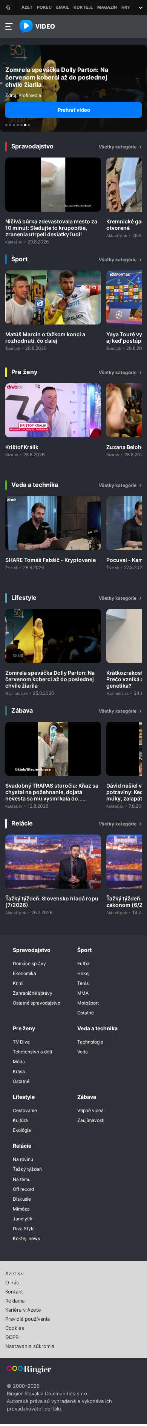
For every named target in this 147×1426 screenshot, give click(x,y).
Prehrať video (74, 110)
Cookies (14, 1327)
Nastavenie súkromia (29, 1345)
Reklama (14, 1300)
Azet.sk (14, 1272)
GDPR (11, 1336)
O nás (12, 1281)
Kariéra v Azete (23, 1309)
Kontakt (14, 1291)
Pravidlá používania (27, 1318)
